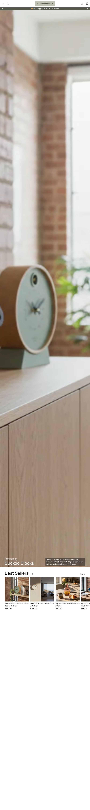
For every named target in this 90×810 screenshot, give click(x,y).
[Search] (7, 3)
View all (82, 574)
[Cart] (87, 3)
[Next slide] (87, 8)
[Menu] (2, 3)
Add (52, 598)
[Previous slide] (2, 8)
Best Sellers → (19, 573)
